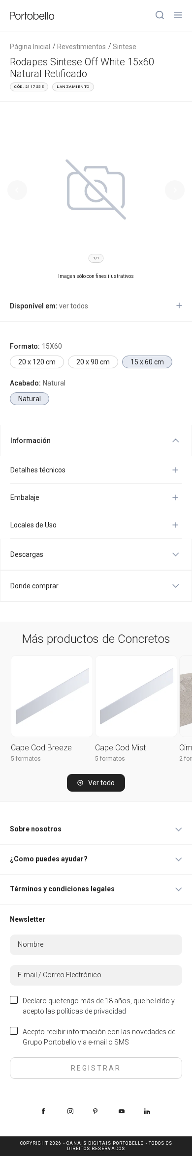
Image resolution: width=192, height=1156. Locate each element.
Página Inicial (30, 47)
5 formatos (26, 758)
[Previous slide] (17, 190)
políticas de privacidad (91, 1011)
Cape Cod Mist (120, 747)
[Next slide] (175, 190)
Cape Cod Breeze (41, 747)
